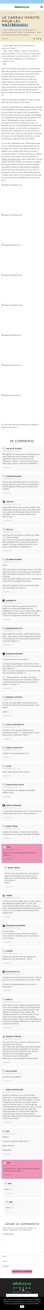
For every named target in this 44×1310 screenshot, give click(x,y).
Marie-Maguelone (14, 1090)
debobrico (11, 601)
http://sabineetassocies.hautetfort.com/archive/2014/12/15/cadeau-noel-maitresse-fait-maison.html (22, 910)
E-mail (5, 1261)
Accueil (16, 1292)
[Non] (41, 1303)
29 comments (30, 13)
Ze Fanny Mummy (14, 559)
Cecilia (9, 529)
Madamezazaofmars (15, 926)
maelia (9, 999)
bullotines (11, 1071)
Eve (6, 39)
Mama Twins (12, 826)
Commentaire (9, 1234)
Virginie (10, 502)
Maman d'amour (13, 1036)
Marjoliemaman (13, 805)
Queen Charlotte (14, 748)
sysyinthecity (13, 972)
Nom (5, 1256)
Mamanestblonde (14, 654)
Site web (6, 1266)
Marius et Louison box (11, 159)
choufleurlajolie (15, 785)
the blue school (14, 449)
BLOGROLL (27, 1292)
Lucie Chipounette (15, 725)
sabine (9, 896)
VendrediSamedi (14, 476)
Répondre (7, 467)
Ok (22, 1306)
